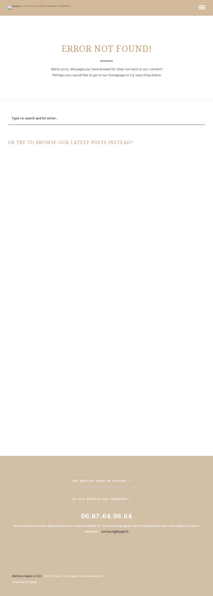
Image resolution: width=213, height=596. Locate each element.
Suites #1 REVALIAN (106, 404)
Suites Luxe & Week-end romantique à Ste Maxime (106, 311)
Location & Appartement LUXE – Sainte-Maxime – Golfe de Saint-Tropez (107, 217)
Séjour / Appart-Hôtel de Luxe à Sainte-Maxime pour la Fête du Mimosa (106, 170)
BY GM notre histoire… (106, 357)
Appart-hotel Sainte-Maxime (73, 163)
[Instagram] (196, 575)
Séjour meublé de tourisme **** (137, 163)
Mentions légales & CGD (26, 576)
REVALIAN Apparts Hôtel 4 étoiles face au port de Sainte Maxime (106, 264)
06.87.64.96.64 (106, 515)
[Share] (193, 8)
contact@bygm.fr (115, 532)
